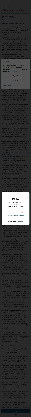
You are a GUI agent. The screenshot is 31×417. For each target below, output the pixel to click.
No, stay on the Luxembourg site (14, 215)
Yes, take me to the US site (14, 212)
